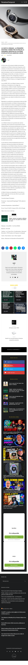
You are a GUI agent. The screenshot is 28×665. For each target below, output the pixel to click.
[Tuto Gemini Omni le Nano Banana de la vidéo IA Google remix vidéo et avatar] (14, 484)
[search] (25, 581)
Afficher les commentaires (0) (13, 349)
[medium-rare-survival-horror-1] (5, 410)
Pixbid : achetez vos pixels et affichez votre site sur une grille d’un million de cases (17, 219)
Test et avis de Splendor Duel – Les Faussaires (16, 397)
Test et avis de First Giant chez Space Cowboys (16, 384)
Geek (5, 55)
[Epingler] (11, 248)
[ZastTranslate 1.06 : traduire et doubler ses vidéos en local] (20, 308)
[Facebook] (7, 651)
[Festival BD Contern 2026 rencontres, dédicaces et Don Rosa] (14, 454)
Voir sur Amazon (14, 537)
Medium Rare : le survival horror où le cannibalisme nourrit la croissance (16, 410)
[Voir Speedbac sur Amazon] (14, 520)
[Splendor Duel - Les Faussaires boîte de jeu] (5, 397)
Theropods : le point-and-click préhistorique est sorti (16, 403)
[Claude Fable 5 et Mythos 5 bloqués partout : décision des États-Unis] (7, 308)
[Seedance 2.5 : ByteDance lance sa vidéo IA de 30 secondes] (20, 296)
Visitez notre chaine (7, 508)
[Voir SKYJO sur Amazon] (14, 548)
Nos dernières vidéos (7, 608)
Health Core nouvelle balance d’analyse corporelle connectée (14, 338)
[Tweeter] (6, 248)
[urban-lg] (14, 21)
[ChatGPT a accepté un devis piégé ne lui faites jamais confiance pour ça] (14, 426)
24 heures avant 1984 (14, 327)
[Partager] (2, 248)
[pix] (5, 390)
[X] (9, 651)
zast (2, 55)
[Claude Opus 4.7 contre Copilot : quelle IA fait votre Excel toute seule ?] (14, 499)
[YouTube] (15, 651)
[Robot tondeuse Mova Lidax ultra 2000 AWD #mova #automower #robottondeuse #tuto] (14, 469)
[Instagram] (12, 651)
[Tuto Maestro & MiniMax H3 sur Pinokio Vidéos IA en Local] (14, 440)
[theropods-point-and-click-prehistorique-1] (5, 403)
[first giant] (5, 384)
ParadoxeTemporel (8, 2)
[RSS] (18, 651)
